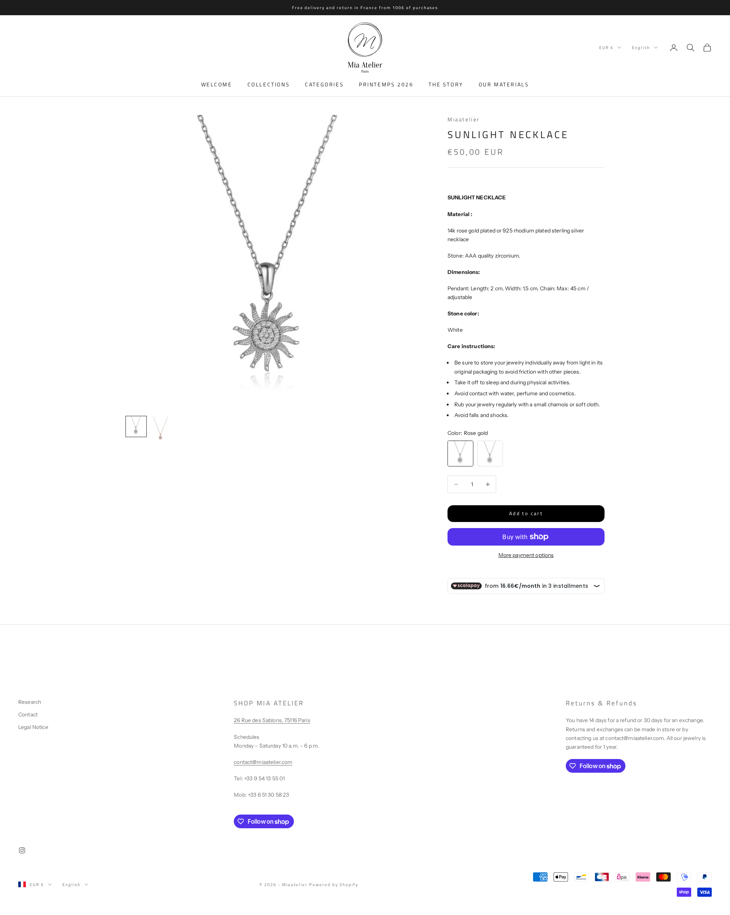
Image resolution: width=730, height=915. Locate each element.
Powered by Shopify (333, 885)
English (641, 48)
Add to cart (526, 513)
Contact (28, 714)
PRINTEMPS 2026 (386, 84)
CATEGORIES (324, 84)
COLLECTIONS (269, 84)
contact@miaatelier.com (263, 762)
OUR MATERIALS (504, 84)
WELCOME (216, 84)
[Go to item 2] (160, 430)
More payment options (526, 555)
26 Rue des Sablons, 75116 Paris (272, 720)
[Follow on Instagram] (22, 850)
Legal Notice (33, 727)
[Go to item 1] (136, 426)
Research (29, 702)
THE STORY (445, 84)
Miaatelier (464, 119)
